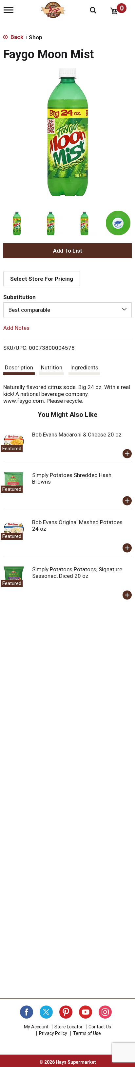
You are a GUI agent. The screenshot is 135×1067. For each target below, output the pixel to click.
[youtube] (85, 1012)
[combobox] (67, 310)
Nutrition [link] (51, 367)
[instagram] (105, 1012)
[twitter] (46, 1012)
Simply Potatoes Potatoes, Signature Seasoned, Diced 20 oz (77, 572)
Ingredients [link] (84, 367)
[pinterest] (65, 1012)
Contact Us (99, 1026)
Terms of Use (87, 1033)
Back (16, 37)
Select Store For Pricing (41, 279)
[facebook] (26, 1012)
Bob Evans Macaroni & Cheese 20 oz (77, 434)
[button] (16, 223)
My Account (36, 1026)
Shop (35, 37)
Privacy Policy (53, 1033)
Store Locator (68, 1026)
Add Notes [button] (16, 328)
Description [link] (19, 367)
